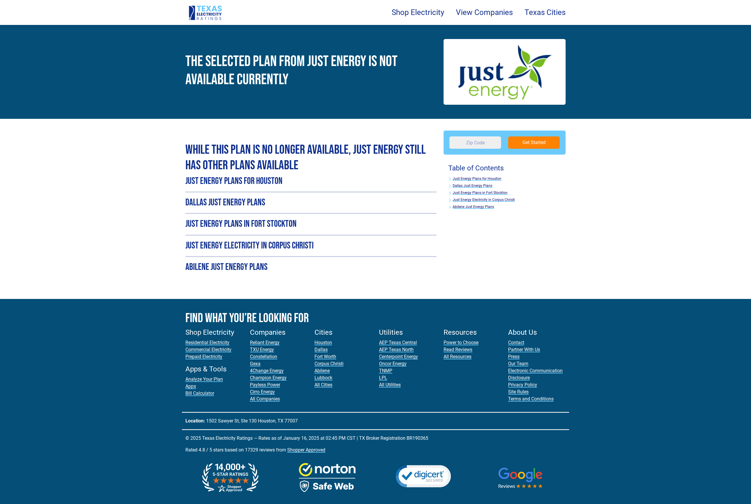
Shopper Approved (306, 450)
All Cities (323, 385)
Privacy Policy (522, 385)
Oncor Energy (393, 363)
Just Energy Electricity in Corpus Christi (484, 200)
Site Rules (518, 392)
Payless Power (265, 385)
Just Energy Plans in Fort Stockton (480, 193)
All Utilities (390, 385)
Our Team (518, 363)
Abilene (322, 370)
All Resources (457, 356)
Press (514, 356)
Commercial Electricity (208, 349)
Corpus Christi (329, 363)
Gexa (255, 363)
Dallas (321, 349)
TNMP (385, 370)
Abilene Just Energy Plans (473, 207)
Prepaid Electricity (203, 356)
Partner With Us (524, 349)
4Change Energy (267, 370)
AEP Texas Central (398, 342)
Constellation (263, 356)
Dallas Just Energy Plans (472, 186)
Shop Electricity (418, 12)
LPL (383, 377)
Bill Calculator (199, 393)
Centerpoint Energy (398, 356)
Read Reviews (458, 349)
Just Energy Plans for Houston (477, 179)
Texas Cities (545, 12)
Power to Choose (461, 342)
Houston (323, 342)
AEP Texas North (396, 349)
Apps (190, 386)
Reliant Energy (265, 342)
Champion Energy (268, 377)
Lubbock (323, 377)
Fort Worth (325, 356)
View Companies (484, 12)
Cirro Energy (262, 392)
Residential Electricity (207, 342)
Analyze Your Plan (204, 379)
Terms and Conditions (531, 399)
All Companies (265, 399)
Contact (516, 342)
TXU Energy (262, 349)
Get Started (534, 142)
